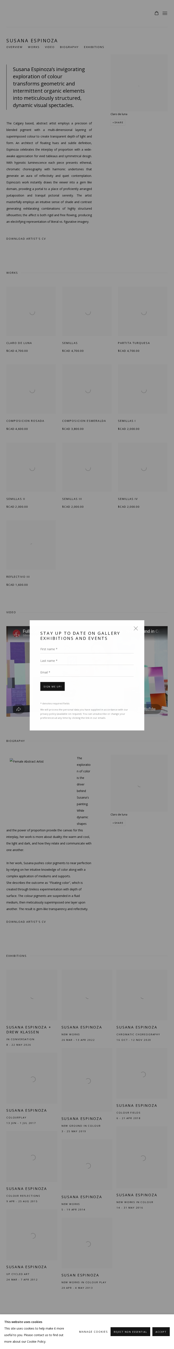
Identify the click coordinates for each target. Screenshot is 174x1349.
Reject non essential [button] (130, 1331)
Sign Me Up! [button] (53, 685)
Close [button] (135, 629)
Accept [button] (161, 1331)
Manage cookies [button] (93, 1332)
